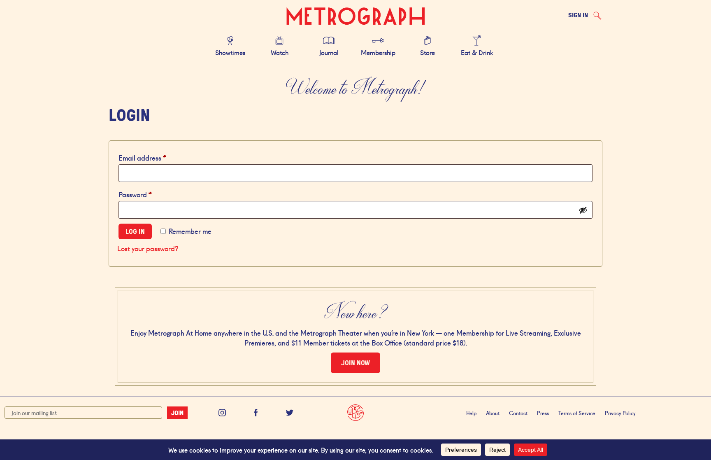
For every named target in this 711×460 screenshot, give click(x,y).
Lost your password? (147, 248)
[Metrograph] (355, 16)
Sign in (578, 14)
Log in (135, 231)
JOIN (177, 412)
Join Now (355, 363)
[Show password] (583, 210)
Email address (155, 157)
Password (148, 194)
